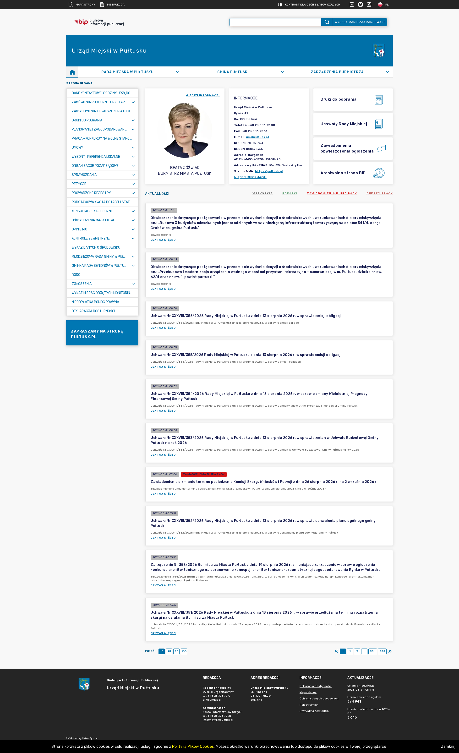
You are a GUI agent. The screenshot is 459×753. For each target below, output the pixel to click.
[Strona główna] (72, 71)
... (364, 651)
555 (382, 651)
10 (161, 651)
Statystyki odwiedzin (314, 711)
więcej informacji (203, 95)
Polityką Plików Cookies (193, 746)
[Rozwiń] (177, 71)
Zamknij (448, 746)
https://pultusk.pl (269, 171)
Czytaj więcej (163, 239)
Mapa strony (85, 4)
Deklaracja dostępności (316, 686)
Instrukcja (116, 4)
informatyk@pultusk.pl (218, 719)
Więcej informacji (250, 177)
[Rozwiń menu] (133, 102)
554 (373, 651)
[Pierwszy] (336, 651)
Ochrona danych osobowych (319, 698)
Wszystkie (262, 193)
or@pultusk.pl (212, 699)
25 (169, 651)
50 (176, 651)
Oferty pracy (379, 193)
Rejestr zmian (309, 704)
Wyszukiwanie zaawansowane (360, 22)
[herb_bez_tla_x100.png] (378, 51)
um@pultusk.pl (257, 137)
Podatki (290, 193)
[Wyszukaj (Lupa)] (326, 22)
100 (183, 651)
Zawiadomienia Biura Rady (332, 193)
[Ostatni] (390, 651)
